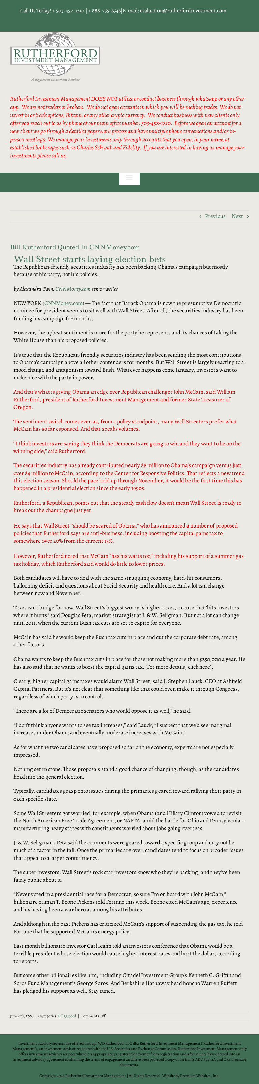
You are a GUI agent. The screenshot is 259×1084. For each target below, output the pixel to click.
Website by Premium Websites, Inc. (191, 1075)
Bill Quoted (67, 1016)
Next (237, 216)
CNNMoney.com (73, 289)
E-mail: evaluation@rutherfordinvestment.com (174, 10)
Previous (215, 216)
